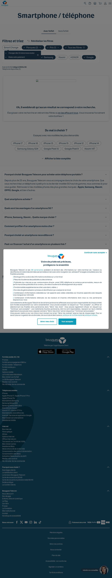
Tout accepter (67, 322)
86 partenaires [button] (37, 270)
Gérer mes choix (47, 322)
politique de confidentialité (72, 315)
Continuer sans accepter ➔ (95, 253)
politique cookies (91, 315)
